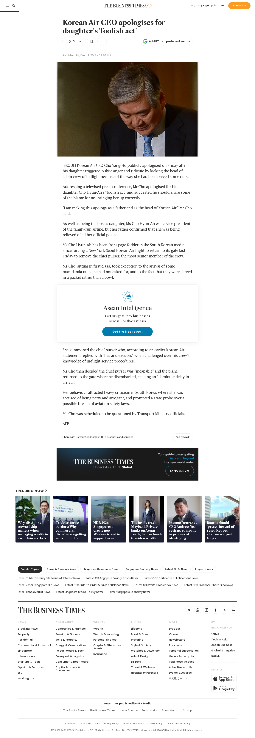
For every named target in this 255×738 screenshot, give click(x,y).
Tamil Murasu (170, 710)
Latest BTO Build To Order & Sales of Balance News (96, 585)
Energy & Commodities (70, 645)
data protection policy (178, 723)
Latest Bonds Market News (34, 592)
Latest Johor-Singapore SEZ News (38, 585)
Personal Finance (104, 640)
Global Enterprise (223, 650)
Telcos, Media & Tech (69, 651)
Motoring (137, 640)
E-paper (174, 629)
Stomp (187, 710)
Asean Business (221, 645)
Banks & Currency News (61, 569)
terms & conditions (133, 723)
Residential (25, 640)
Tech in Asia (219, 639)
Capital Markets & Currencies (67, 668)
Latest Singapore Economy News (129, 592)
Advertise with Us (180, 667)
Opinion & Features (31, 667)
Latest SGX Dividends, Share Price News (208, 585)
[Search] (13, 6)
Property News (204, 569)
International (26, 656)
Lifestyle (136, 629)
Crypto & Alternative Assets (107, 646)
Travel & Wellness (143, 667)
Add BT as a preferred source (169, 41)
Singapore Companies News (100, 569)
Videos (173, 634)
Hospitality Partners (144, 673)
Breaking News (28, 629)
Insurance (100, 654)
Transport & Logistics (70, 656)
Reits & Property (66, 640)
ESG (20, 673)
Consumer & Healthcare (71, 662)
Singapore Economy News (142, 569)
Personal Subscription (184, 651)
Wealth (98, 629)
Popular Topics (30, 569)
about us (70, 723)
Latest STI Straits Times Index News (156, 585)
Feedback (182, 437)
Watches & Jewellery (145, 651)
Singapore (25, 651)
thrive (215, 634)
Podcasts (175, 645)
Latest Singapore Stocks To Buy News (79, 592)
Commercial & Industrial (34, 645)
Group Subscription (182, 656)
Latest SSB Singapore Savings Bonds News (112, 578)
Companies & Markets (70, 629)
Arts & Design (140, 656)
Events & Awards (180, 673)
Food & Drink (139, 634)
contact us (85, 723)
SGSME (215, 656)
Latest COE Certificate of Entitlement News (171, 578)
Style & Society (141, 645)
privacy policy (111, 723)
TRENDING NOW (29, 490)
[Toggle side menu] (7, 6)
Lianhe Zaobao (128, 710)
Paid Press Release (181, 662)
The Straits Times (74, 710)
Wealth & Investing (106, 634)
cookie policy (154, 723)
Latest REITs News (176, 569)
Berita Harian (150, 710)
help (97, 723)
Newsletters (177, 640)
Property (23, 634)
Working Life (26, 678)
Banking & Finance (67, 634)
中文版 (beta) (178, 678)
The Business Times (102, 710)
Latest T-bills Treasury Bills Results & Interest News (49, 578)
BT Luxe (136, 662)
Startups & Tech (29, 662)
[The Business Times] (124, 6)
